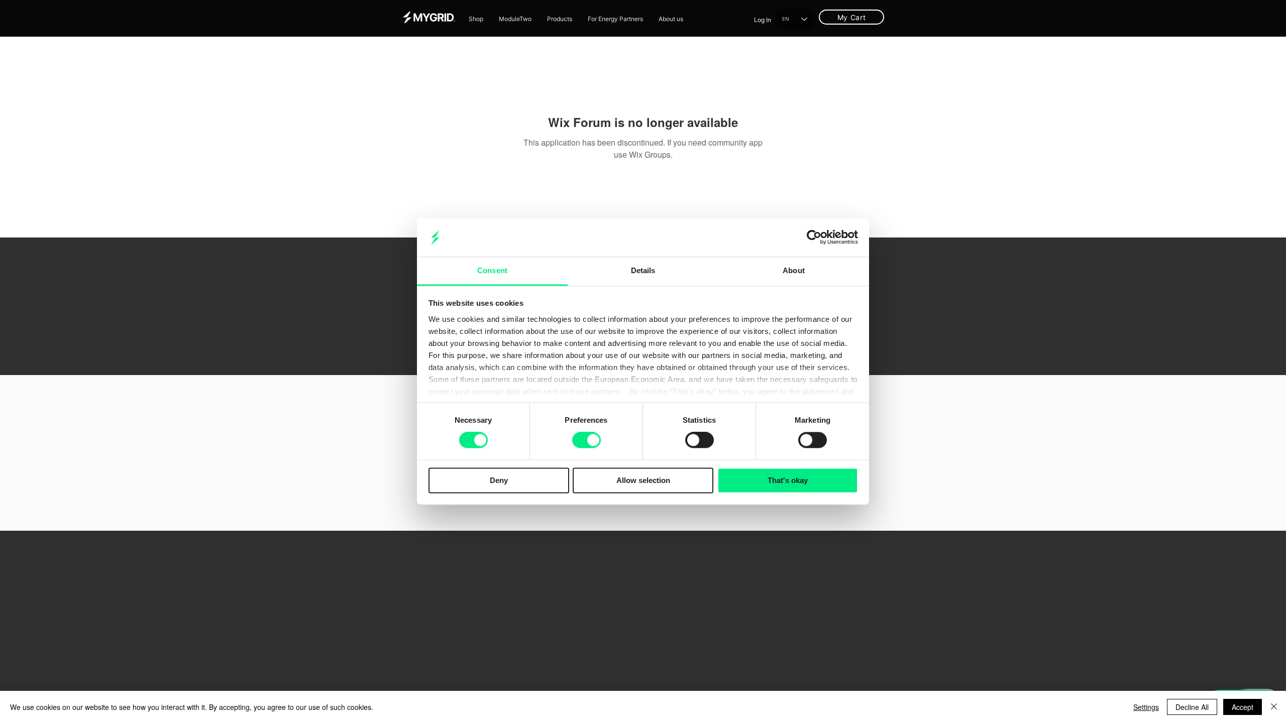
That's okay (788, 480)
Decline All (1192, 707)
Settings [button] (1146, 707)
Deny (499, 480)
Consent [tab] (492, 270)
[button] (560, 19)
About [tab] (794, 270)
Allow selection (643, 480)
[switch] (586, 440)
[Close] (1274, 707)
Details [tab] (643, 270)
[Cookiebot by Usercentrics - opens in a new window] (814, 237)
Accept (1242, 707)
